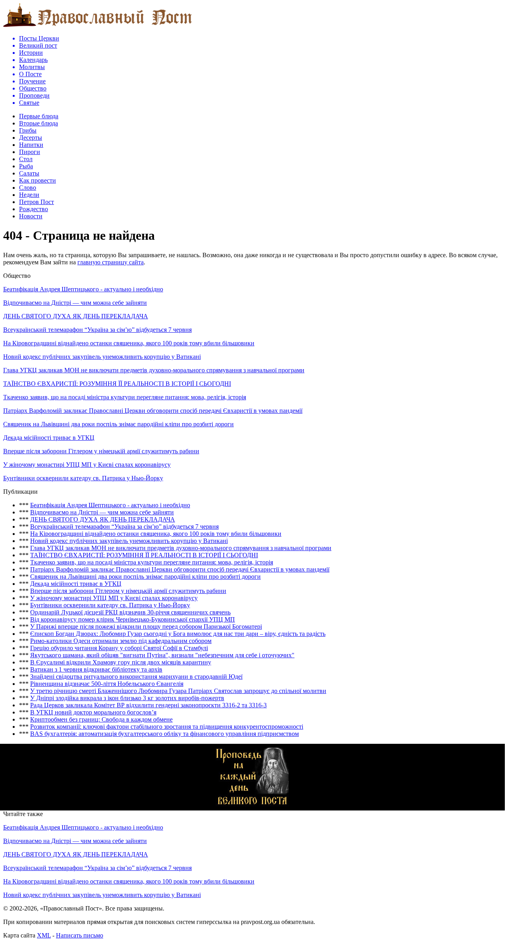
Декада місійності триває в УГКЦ (48, 437)
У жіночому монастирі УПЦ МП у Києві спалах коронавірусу (87, 464)
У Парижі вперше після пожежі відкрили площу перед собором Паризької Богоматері (146, 626)
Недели (29, 194)
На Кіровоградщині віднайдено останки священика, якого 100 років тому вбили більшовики (128, 343)
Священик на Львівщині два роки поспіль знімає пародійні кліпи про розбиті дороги (118, 424)
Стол (26, 159)
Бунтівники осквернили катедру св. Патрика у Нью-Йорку (83, 478)
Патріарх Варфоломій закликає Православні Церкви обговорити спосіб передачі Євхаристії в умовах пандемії (152, 410)
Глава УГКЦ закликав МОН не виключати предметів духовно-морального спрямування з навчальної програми (153, 370)
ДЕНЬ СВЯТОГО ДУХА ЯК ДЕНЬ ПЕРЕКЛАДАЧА (75, 316)
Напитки (31, 144)
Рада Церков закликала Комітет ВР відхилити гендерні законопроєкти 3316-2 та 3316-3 (148, 705)
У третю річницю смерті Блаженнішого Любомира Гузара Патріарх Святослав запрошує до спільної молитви (178, 690)
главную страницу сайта (110, 262)
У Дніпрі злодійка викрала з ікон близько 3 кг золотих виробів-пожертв (127, 698)
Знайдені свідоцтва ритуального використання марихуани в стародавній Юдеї (136, 676)
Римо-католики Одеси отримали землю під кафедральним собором (121, 640)
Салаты (29, 173)
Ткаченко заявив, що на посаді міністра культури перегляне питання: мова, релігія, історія (124, 397)
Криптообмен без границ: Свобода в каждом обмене (101, 719)
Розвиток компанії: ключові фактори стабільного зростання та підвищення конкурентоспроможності (166, 726)
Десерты (30, 137)
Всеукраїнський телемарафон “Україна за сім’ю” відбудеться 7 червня (97, 329)
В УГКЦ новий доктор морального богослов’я (93, 712)
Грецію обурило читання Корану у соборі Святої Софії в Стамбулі (119, 648)
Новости (30, 216)
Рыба (26, 166)
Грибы (28, 130)
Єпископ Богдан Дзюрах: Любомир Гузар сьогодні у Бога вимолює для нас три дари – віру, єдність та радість (177, 633)
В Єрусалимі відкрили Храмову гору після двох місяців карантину (120, 662)
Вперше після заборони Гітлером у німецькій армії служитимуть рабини (101, 451)
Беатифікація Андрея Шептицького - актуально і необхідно (83, 289)
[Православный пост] (97, 26)
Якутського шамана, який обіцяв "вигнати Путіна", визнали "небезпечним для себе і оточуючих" (162, 655)
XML (44, 935)
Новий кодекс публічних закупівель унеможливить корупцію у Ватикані (102, 356)
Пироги (29, 151)
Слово (27, 187)
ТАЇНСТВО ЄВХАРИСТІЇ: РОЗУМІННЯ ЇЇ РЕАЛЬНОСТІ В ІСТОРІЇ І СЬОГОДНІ (117, 383)
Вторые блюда (38, 123)
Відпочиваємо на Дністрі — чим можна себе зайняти (75, 302)
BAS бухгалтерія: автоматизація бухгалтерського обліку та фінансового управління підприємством (164, 733)
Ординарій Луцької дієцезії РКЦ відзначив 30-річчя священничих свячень (130, 612)
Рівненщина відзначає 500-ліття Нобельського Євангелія (106, 683)
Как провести (37, 180)
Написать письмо (79, 935)
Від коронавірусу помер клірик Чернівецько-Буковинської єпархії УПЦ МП (132, 619)
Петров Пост (36, 201)
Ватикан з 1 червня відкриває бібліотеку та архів (96, 669)
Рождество (33, 209)
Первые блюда (38, 116)
